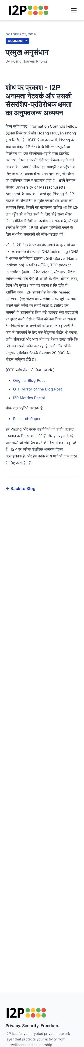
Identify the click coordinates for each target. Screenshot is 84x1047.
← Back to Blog (20, 488)
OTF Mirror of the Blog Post (37, 389)
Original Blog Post (29, 380)
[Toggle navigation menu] (73, 10)
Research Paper (27, 418)
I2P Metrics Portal (29, 397)
